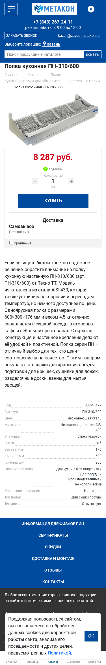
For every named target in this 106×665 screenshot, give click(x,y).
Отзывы (53, 570)
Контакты (53, 581)
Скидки (53, 547)
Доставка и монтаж (53, 558)
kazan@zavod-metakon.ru (78, 35)
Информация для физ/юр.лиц (53, 523)
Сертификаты (53, 535)
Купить (53, 200)
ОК (91, 636)
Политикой (59, 653)
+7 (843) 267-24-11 (53, 22)
